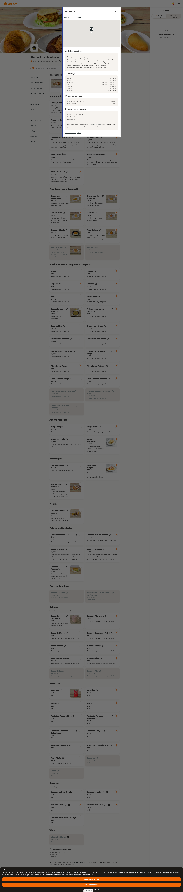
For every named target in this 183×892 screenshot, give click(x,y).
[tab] (67, 17)
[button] (115, 11)
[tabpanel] (91, 77)
